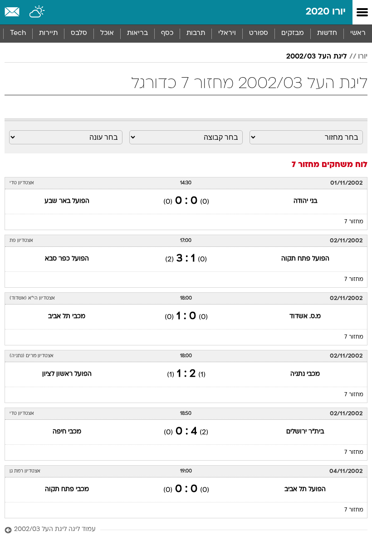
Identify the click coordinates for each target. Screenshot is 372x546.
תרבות (195, 33)
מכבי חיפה (67, 432)
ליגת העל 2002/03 (316, 56)
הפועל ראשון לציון (67, 374)
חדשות (327, 33)
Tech (18, 33)
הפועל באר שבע (66, 201)
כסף (167, 33)
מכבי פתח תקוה (67, 489)
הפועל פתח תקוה (305, 259)
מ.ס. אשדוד (305, 317)
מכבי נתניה (305, 374)
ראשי (358, 33)
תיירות (48, 33)
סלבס (79, 33)
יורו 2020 (326, 12)
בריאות (137, 33)
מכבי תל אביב (66, 317)
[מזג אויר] (37, 12)
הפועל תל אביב (305, 489)
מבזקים (292, 33)
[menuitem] (326, 34)
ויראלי (227, 33)
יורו (362, 56)
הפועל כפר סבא (67, 259)
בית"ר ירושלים (305, 432)
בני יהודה (305, 201)
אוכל (107, 33)
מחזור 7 (353, 222)
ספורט (258, 33)
